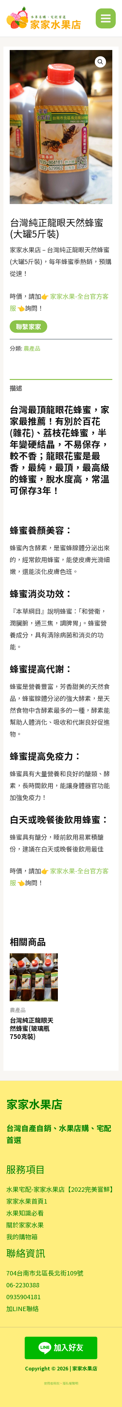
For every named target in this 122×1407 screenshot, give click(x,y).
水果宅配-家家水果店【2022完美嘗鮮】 (61, 1189)
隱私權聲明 (70, 1383)
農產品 (31, 348)
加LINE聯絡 (22, 1308)
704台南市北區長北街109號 (44, 1272)
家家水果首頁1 (26, 1200)
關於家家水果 (25, 1224)
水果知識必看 (25, 1212)
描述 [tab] (16, 387)
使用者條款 (51, 1383)
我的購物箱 (22, 1236)
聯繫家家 (28, 326)
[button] (100, 61)
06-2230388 (22, 1284)
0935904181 (23, 1296)
